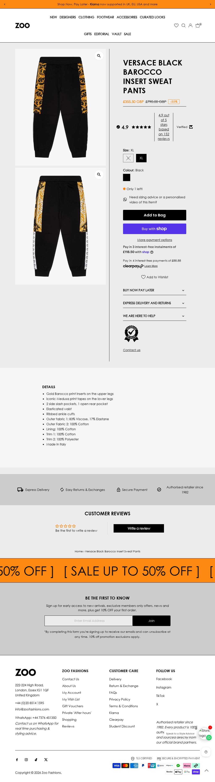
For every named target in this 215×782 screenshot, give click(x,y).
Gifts (88, 34)
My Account (71, 692)
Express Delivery (37, 490)
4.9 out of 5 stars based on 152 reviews (164, 127)
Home (79, 551)
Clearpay (116, 719)
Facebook (164, 679)
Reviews (68, 726)
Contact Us (70, 679)
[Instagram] (26, 760)
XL (141, 158)
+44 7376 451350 (44, 717)
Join (151, 620)
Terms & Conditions (123, 706)
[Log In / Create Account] (190, 25)
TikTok (160, 696)
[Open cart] (197, 25)
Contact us (131, 350)
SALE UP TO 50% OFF (121, 570)
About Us (69, 686)
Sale (127, 34)
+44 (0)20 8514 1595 (29, 703)
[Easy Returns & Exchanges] (62, 490)
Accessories (127, 17)
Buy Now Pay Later (138, 290)
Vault (116, 34)
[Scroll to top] (206, 770)
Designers (68, 17)
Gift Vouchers (72, 706)
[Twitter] (46, 760)
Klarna (114, 713)
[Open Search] (183, 25)
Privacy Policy (119, 699)
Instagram (163, 687)
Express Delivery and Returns (147, 303)
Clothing (86, 17)
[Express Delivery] (20, 490)
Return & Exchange (123, 686)
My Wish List (71, 699)
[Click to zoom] (99, 55)
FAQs (113, 692)
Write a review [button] (139, 528)
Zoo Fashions (51, 772)
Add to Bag (155, 215)
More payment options (154, 240)
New (53, 17)
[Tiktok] (36, 760)
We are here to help (139, 316)
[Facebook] (17, 760)
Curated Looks (152, 17)
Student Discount (122, 726)
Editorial (101, 34)
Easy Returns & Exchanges (85, 490)
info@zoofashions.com (32, 709)
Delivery (115, 679)
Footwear (105, 17)
